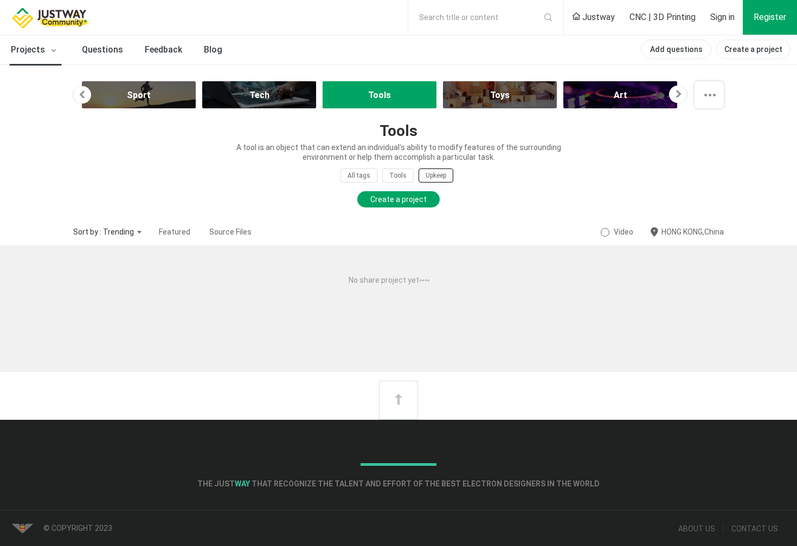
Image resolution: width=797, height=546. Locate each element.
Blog (213, 49)
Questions (102, 49)
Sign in (722, 17)
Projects (29, 49)
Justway (597, 17)
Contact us (754, 528)
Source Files (230, 231)
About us (696, 528)
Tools (398, 175)
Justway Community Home (78, 17)
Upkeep (436, 175)
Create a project (753, 49)
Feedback (163, 49)
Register (770, 17)
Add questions (676, 49)
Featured (174, 231)
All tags (359, 175)
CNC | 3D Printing (662, 17)
